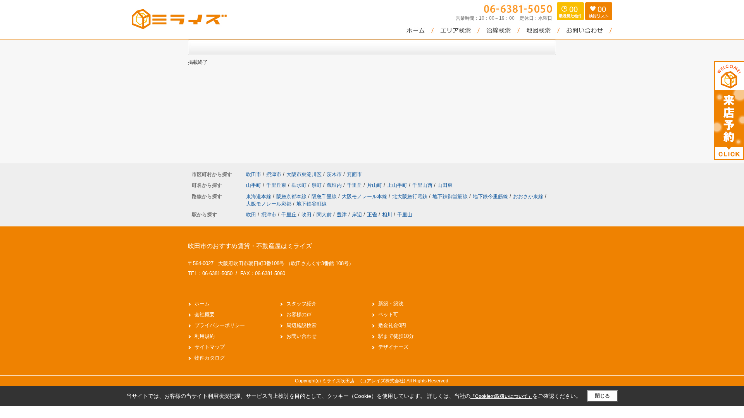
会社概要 (205, 314)
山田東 (445, 185)
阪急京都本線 (292, 196)
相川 (387, 215)
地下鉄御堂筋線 (450, 196)
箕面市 (354, 174)
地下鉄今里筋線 (491, 196)
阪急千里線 (325, 196)
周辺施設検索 (301, 325)
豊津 (342, 215)
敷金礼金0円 (392, 325)
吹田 (251, 215)
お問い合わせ (301, 336)
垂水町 (299, 185)
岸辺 (357, 215)
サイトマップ (210, 347)
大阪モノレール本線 (365, 196)
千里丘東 (277, 185)
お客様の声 (299, 314)
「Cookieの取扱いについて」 (501, 396)
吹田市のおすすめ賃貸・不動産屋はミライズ (250, 246)
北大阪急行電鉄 (410, 196)
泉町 (317, 185)
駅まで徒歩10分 (396, 336)
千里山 (404, 215)
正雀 (372, 215)
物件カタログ (210, 358)
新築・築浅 (390, 304)
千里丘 (355, 185)
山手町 (254, 185)
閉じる (602, 396)
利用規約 (205, 336)
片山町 (375, 185)
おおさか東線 (529, 196)
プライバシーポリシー (220, 325)
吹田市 (253, 174)
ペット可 (388, 314)
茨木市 (334, 174)
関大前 (324, 215)
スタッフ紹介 (301, 304)
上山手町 (398, 185)
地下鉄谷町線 (311, 204)
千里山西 (423, 185)
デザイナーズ (393, 347)
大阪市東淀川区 (304, 174)
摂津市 (273, 174)
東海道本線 (259, 196)
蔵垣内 (335, 185)
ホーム (202, 304)
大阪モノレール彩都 (269, 204)
